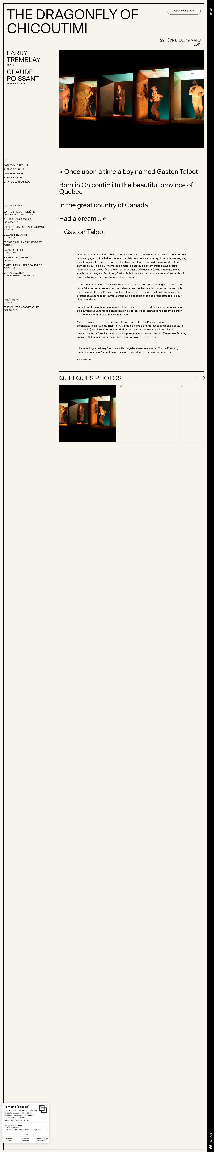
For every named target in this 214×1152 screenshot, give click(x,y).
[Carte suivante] (203, 378)
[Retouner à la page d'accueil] (210, 1147)
